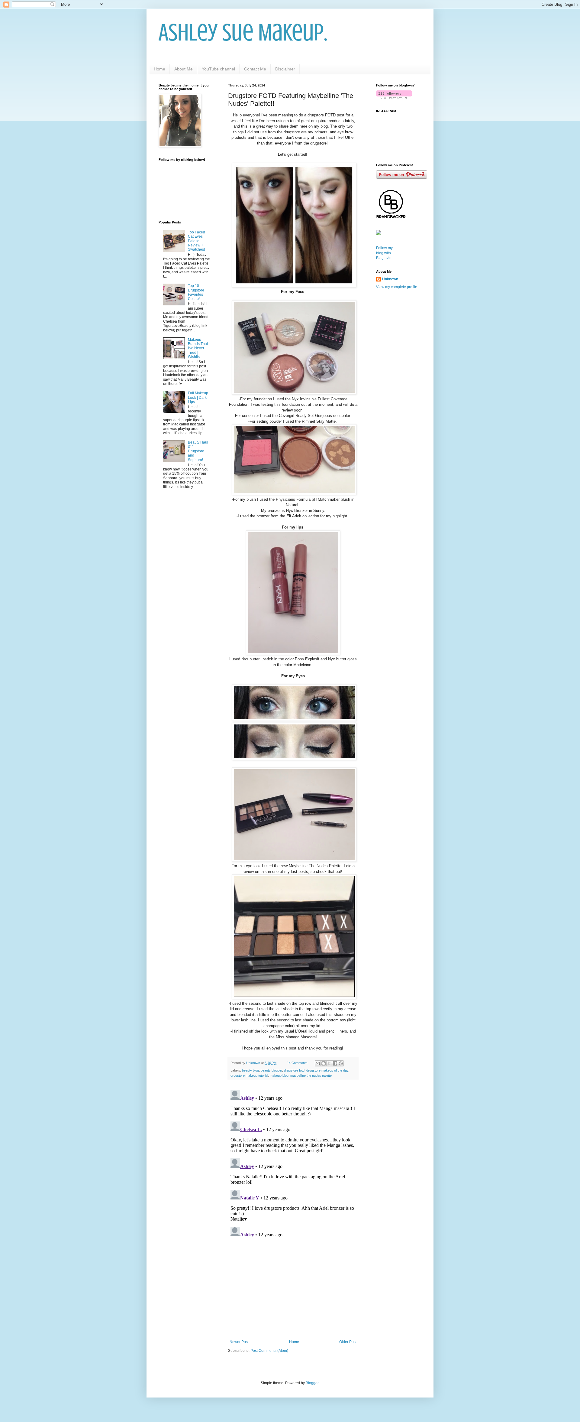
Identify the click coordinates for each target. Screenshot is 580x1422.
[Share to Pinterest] (341, 1063)
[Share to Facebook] (335, 1063)
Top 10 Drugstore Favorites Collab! (196, 292)
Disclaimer (285, 69)
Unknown (390, 279)
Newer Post (239, 1342)
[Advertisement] (293, 1290)
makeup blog (279, 1075)
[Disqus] (293, 1163)
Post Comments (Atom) (269, 1351)
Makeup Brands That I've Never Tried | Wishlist (198, 348)
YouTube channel (218, 69)
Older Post (347, 1342)
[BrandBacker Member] (391, 218)
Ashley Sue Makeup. (243, 32)
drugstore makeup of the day (327, 1070)
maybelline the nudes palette (311, 1075)
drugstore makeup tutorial (249, 1075)
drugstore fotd (294, 1070)
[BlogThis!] (324, 1063)
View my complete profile (396, 287)
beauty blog (250, 1070)
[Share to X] (329, 1063)
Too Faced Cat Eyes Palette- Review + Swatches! (196, 241)
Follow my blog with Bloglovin (384, 253)
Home (159, 69)
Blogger (312, 1383)
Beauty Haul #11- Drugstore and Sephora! (198, 451)
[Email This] (318, 1063)
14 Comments (297, 1063)
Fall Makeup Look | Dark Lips (198, 397)
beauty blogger (271, 1070)
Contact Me (255, 69)
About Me (183, 69)
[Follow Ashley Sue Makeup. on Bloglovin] (394, 97)
